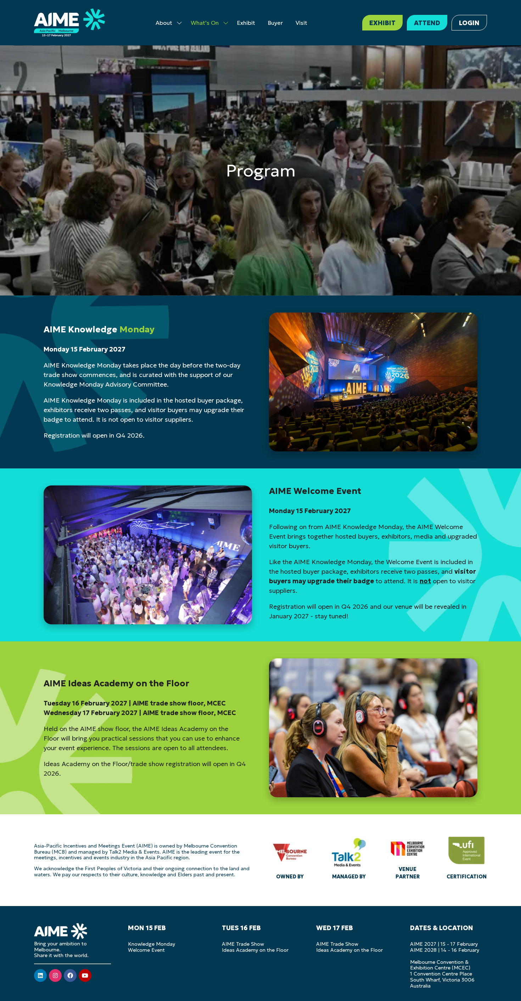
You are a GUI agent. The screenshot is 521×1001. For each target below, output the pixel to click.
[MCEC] (407, 856)
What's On (205, 22)
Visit (301, 22)
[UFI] (466, 856)
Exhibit (246, 22)
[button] (382, 22)
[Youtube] (85, 975)
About (164, 22)
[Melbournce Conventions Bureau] (290, 856)
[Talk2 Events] (349, 856)
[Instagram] (55, 975)
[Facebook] (70, 975)
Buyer (275, 22)
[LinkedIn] (40, 975)
